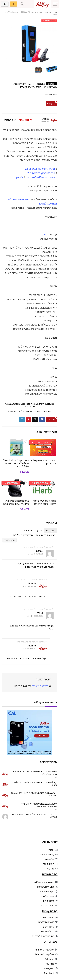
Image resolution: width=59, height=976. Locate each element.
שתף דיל (13, 4)
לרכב (46, 12)
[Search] (22, 4)
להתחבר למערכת (40, 686)
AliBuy (46, 118)
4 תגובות (9, 120)
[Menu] (55, 4)
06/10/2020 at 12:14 (34, 616)
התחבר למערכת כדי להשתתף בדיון (38, 547)
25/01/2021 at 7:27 (35, 554)
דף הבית (53, 12)
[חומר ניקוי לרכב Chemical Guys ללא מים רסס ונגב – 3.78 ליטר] (16, 441)
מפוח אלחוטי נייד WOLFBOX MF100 (39, 805)
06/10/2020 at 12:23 (28, 649)
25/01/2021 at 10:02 (28, 586)
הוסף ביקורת (9, 540)
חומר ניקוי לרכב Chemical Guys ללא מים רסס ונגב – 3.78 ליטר (16, 463)
